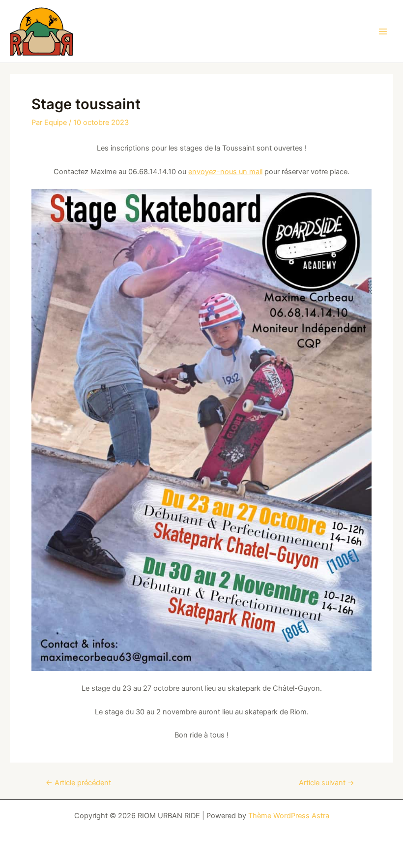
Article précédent (78, 783)
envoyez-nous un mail (225, 171)
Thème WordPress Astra (288, 815)
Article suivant (326, 783)
